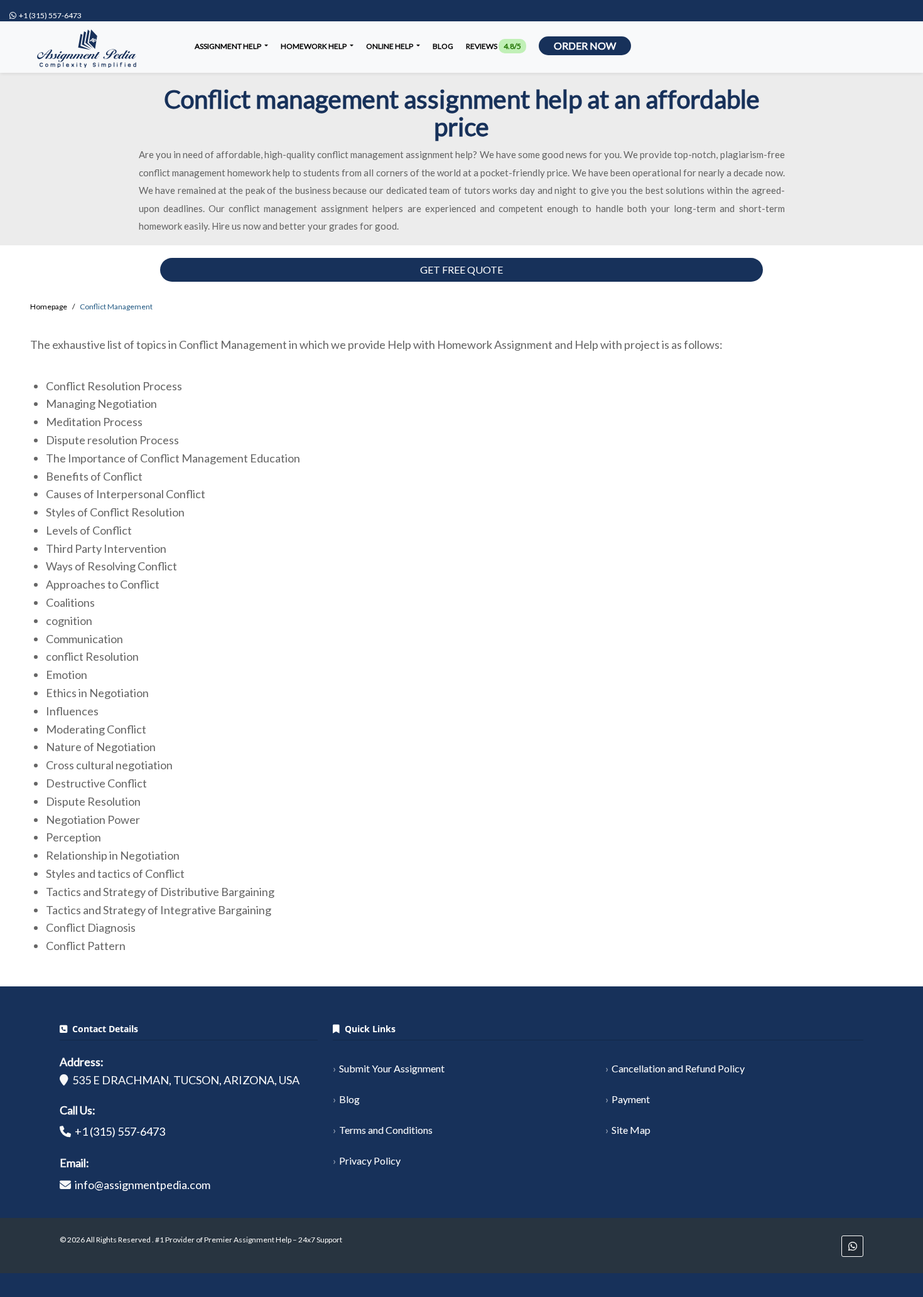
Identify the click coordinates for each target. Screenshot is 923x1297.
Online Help (390, 46)
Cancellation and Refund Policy (678, 1068)
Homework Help (314, 46)
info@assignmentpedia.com (142, 1185)
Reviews (493, 46)
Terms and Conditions (386, 1130)
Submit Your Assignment (392, 1068)
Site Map (631, 1130)
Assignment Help (228, 46)
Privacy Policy (370, 1160)
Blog (443, 46)
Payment (631, 1099)
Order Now (585, 45)
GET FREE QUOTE (461, 269)
